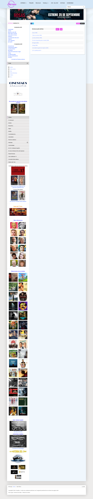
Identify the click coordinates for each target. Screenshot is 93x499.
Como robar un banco (12, 35)
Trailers (31, 3)
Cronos (9, 30)
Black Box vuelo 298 (12, 32)
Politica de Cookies (26, 492)
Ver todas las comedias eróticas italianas (18, 201)
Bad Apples (10, 50)
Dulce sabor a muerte (12, 33)
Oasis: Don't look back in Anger (14, 51)
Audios (11, 67)
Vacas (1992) (34, 32)
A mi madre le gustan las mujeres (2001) (40, 47)
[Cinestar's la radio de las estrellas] (18, 84)
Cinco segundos (11, 40)
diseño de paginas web (53, 490)
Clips (11, 71)
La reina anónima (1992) (37, 37)
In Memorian (70, 3)
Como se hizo (13, 69)
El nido (9, 53)
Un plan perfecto (11, 48)
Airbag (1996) (34, 45)
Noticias (62, 3)
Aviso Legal (10, 492)
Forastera (10, 57)
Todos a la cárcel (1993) (37, 35)
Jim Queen (10, 41)
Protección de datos (18, 492)
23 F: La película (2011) (36, 50)
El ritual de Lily (11, 46)
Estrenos (23, 3)
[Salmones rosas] (47, 14)
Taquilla (45, 3)
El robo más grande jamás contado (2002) (40, 40)
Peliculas (38, 3)
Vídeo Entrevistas (13, 73)
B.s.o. (11, 76)
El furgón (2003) (35, 42)
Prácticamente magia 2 (12, 47)
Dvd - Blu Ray (54, 3)
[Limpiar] (61, 29)
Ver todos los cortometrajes (18, 448)
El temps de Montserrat (13, 55)
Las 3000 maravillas (12, 54)
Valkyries (10, 39)
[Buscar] (57, 29)
